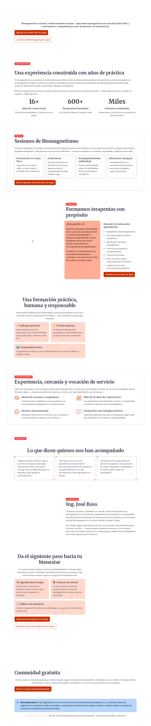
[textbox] (75, 4)
